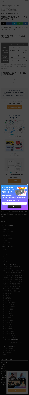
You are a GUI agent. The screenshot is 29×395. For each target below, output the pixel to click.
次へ (14, 207)
